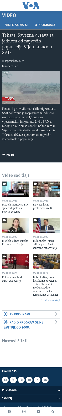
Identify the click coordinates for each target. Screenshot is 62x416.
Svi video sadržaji (50, 300)
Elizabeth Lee (10, 66)
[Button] (8, 156)
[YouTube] (38, 411)
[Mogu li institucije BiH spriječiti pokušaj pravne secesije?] (15, 189)
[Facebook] (9, 411)
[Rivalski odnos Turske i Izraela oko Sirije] (15, 225)
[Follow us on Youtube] (29, 380)
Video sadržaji (17, 25)
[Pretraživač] (53, 411)
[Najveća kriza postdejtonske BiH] (46, 189)
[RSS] (37, 380)
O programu (45, 25)
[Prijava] (45, 380)
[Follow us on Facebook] (5, 380)
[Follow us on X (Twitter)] (13, 380)
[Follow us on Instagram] (21, 380)
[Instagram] (24, 411)
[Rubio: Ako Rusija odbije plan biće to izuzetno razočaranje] (46, 225)
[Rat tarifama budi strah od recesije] (15, 261)
